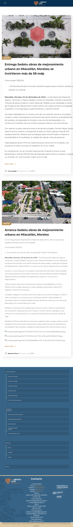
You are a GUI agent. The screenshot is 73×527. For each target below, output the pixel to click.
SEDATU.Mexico (40, 487)
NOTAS (7, 58)
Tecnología (12, 171)
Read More (9, 164)
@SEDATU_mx (38, 486)
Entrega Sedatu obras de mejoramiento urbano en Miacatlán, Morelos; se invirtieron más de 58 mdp (34, 69)
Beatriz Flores (13, 353)
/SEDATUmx (39, 491)
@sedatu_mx (40, 489)
